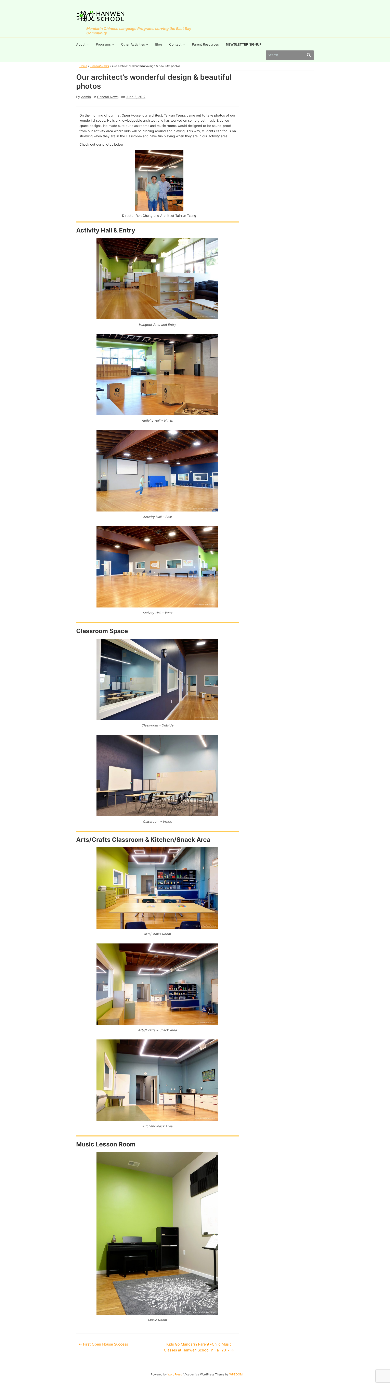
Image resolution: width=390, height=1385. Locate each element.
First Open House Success (103, 1344)
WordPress (175, 1374)
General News (99, 66)
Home (83, 66)
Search (309, 55)
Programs (103, 44)
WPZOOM (236, 1374)
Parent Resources (205, 44)
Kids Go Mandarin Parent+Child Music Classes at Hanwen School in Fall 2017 (199, 1347)
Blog (158, 44)
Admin (86, 97)
